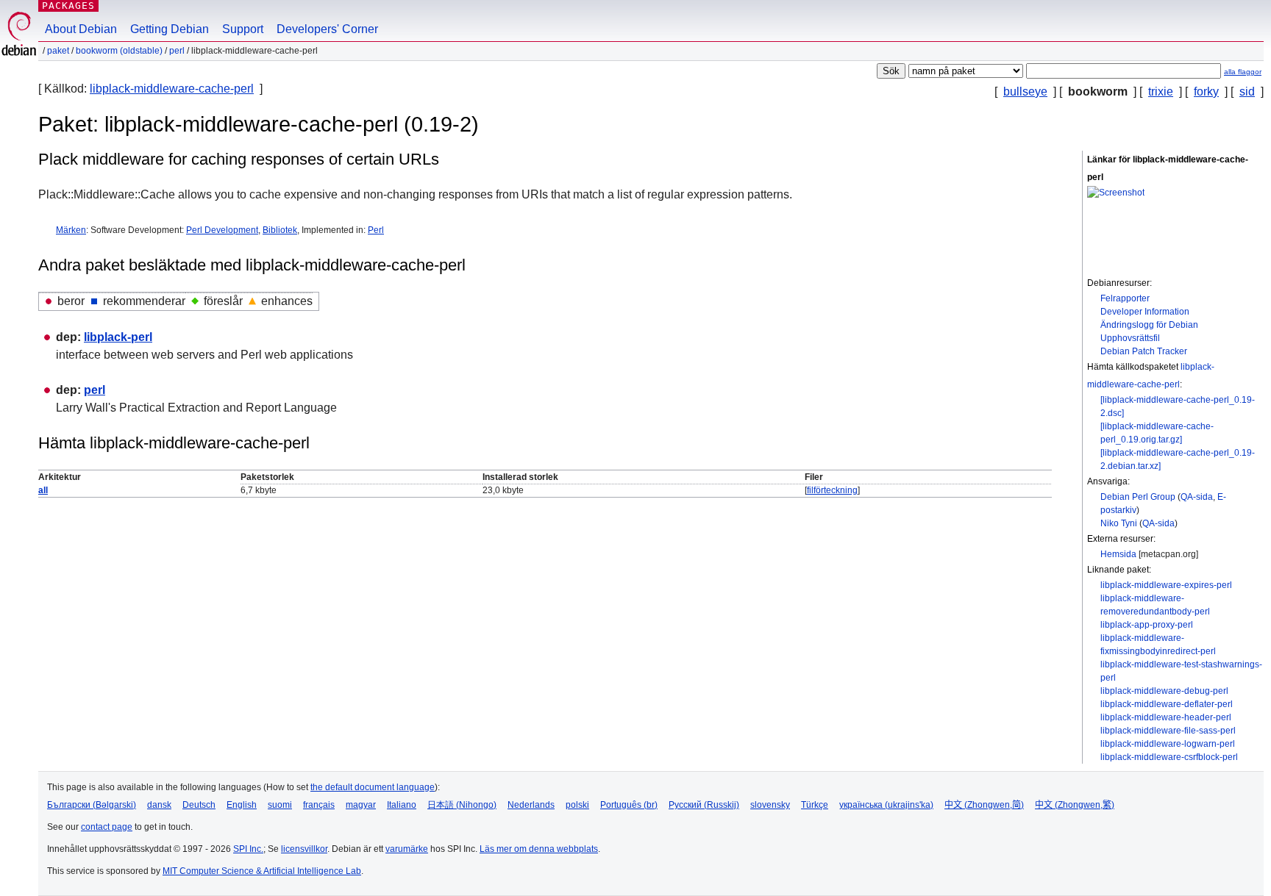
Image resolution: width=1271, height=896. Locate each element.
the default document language (372, 787)
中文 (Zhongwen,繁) (1074, 805)
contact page (106, 827)
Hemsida (1118, 554)
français (319, 805)
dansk (159, 805)
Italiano (401, 805)
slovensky (770, 805)
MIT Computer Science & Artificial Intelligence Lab (262, 871)
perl (177, 51)
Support (242, 29)
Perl (376, 230)
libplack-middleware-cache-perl (172, 88)
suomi (280, 805)
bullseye (1025, 91)
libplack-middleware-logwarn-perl (1167, 744)
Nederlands (531, 805)
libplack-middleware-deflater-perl (1166, 704)
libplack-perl (118, 337)
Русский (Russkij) (704, 805)
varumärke (406, 849)
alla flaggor (1242, 72)
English (242, 805)
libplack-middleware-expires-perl (1166, 585)
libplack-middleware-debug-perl (1164, 691)
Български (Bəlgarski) (91, 805)
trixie (1160, 91)
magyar (361, 805)
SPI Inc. (248, 849)
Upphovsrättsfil (1130, 338)
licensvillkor (304, 849)
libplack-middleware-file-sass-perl (1168, 730)
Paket (58, 51)
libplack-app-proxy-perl (1146, 625)
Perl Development (222, 230)
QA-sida (1197, 497)
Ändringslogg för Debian (1149, 325)
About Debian (81, 29)
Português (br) (629, 805)
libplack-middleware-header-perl (1165, 717)
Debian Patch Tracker (1143, 351)
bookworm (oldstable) (119, 51)
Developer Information (1144, 312)
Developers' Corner (327, 29)
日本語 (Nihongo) (461, 805)
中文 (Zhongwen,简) (984, 805)
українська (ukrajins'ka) (886, 805)
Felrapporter (1125, 298)
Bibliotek (280, 230)
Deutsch (199, 805)
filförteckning (832, 490)
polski (577, 805)
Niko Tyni (1118, 523)
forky (1206, 91)
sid (1247, 91)
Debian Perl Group (1137, 497)
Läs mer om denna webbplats (539, 849)
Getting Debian (169, 29)
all (43, 490)
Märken (71, 230)
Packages (68, 5)
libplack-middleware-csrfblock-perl (1169, 757)
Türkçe (814, 805)
